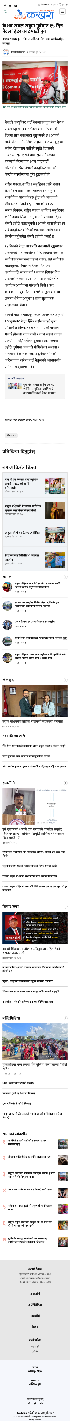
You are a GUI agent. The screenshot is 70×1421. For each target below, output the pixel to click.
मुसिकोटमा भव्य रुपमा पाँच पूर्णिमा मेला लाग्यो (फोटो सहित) (34, 1067)
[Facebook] (4, 5)
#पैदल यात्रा (11, 435)
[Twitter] (10, 5)
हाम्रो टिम (35, 1351)
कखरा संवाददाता (18, 52)
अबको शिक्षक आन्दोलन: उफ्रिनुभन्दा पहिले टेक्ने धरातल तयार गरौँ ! (31, 951)
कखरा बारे (35, 1346)
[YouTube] (15, 5)
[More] (66, 576)
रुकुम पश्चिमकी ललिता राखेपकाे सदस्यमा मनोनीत (32, 721)
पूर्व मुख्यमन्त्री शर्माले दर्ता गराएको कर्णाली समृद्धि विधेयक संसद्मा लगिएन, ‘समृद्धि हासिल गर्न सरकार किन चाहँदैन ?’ (33, 833)
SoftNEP (38, 1419)
